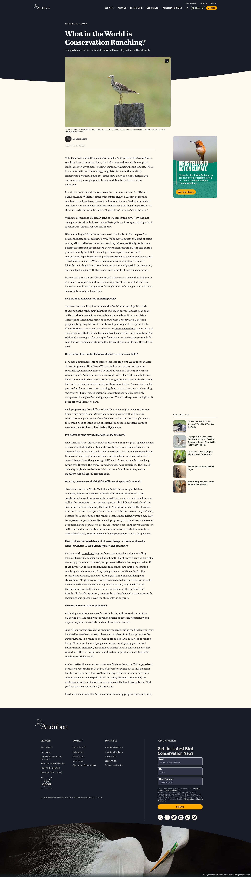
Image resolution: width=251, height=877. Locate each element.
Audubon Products (114, 752)
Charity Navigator (46, 783)
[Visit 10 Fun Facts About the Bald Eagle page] (195, 471)
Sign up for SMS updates (84, 765)
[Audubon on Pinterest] (194, 817)
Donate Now (111, 756)
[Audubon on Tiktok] (187, 817)
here (137, 694)
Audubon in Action (76, 24)
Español (213, 3)
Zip (160, 769)
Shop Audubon (191, 3)
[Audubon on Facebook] (167, 817)
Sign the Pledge (186, 192)
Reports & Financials (50, 768)
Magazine (203, 3)
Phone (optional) (166, 779)
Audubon (42, 6)
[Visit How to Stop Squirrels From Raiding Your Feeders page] (195, 486)
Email (161, 759)
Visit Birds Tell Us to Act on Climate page (195, 167)
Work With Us (79, 747)
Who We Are (47, 747)
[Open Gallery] (167, 61)
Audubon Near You (114, 747)
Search (187, 8)
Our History (46, 752)
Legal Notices (74, 797)
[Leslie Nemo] (68, 139)
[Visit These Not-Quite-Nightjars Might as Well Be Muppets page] (195, 456)
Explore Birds (136, 8)
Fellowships (78, 752)
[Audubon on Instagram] (160, 817)
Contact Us (78, 761)
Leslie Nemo (81, 139)
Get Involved (152, 8)
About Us (122, 8)
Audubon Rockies (125, 328)
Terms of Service (171, 790)
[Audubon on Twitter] (174, 817)
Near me (199, 8)
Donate (211, 8)
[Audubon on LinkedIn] (181, 817)
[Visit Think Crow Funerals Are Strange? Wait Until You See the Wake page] (195, 426)
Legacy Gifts (111, 761)
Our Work (109, 8)
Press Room (78, 756)
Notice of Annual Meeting (53, 763)
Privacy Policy (86, 797)
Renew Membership (114, 765)
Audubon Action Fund (51, 772)
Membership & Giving (172, 8)
